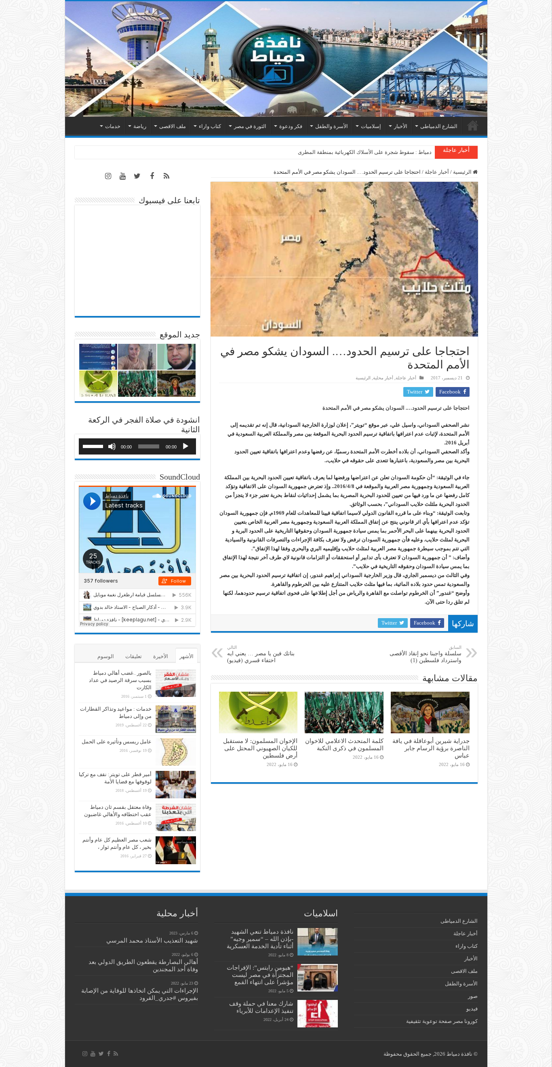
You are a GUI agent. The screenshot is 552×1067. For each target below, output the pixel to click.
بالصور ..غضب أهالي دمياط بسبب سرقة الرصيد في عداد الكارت (120, 680)
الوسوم (105, 656)
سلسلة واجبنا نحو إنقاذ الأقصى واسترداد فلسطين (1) (425, 654)
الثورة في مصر (250, 126)
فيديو (472, 1009)
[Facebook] (151, 176)
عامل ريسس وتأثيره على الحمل (117, 742)
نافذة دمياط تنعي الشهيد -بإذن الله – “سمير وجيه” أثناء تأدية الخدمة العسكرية (260, 938)
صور (473, 996)
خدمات (112, 126)
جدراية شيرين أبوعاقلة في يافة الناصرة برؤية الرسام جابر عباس (431, 748)
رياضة (139, 126)
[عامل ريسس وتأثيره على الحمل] (176, 752)
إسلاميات (371, 126)
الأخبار (400, 126)
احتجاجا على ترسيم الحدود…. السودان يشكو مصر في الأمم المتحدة (395, 408)
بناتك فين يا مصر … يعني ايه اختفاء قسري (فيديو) (261, 654)
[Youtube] (122, 176)
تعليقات (133, 656)
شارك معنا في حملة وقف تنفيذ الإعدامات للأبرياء (261, 1007)
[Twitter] (137, 176)
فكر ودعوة (290, 126)
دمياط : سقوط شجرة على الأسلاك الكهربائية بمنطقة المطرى (365, 152)
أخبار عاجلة (437, 172)
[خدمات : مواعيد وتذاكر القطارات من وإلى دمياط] (176, 719)
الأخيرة (160, 656)
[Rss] (166, 176)
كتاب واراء (210, 126)
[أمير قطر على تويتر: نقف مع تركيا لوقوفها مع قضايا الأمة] (176, 784)
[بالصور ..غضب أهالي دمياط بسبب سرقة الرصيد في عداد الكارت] (176, 683)
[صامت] (112, 446)
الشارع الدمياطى (438, 126)
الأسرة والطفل (331, 126)
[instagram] (108, 176)
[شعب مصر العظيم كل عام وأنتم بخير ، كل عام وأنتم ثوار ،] (176, 850)
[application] (137, 446)
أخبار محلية (383, 377)
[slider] (94, 445)
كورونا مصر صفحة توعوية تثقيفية (442, 1021)
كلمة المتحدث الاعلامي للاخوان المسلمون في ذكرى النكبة (344, 744)
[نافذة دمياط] (276, 59)
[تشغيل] (185, 446)
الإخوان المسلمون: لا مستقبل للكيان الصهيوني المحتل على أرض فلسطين (260, 748)
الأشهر (186, 656)
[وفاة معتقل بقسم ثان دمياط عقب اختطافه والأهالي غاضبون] (176, 817)
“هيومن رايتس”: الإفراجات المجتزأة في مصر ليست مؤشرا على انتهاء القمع (260, 974)
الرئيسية (472, 125)
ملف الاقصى (172, 126)
